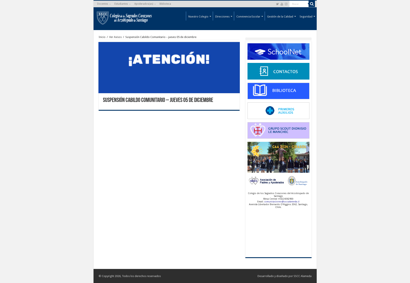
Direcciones (222, 16)
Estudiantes (121, 3)
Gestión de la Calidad (280, 16)
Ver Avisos (115, 37)
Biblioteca (165, 3)
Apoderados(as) (143, 3)
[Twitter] (277, 4)
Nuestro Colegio (198, 16)
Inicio (102, 37)
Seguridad (306, 16)
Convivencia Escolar (248, 16)
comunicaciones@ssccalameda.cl (281, 201)
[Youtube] (282, 4)
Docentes (102, 3)
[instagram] (286, 4)
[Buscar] (312, 4)
